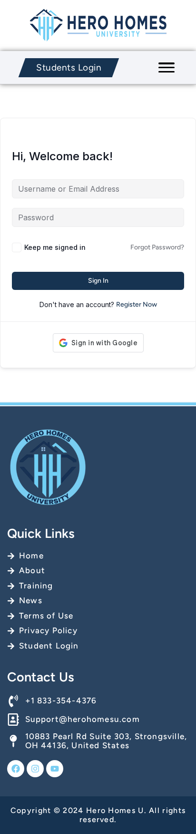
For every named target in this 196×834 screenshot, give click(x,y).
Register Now (136, 304)
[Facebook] (15, 768)
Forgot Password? (157, 247)
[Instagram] (35, 768)
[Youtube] (54, 768)
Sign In (98, 281)
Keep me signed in (55, 247)
